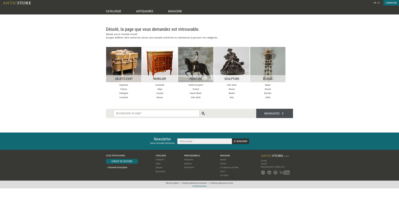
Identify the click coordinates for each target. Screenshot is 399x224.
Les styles (224, 175)
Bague (268, 84)
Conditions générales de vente (221, 183)
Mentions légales (172, 183)
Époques (159, 167)
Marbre (232, 93)
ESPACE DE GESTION (122, 161)
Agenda (223, 159)
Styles (158, 163)
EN (378, 2)
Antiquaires (188, 159)
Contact (264, 163)
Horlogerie (123, 93)
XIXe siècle (196, 97)
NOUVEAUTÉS (272, 113)
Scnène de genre (196, 84)
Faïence (123, 89)
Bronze (232, 89)
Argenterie (123, 84)
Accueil (264, 160)
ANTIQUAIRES (144, 11)
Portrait (196, 89)
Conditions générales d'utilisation (194, 183)
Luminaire (123, 97)
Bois (232, 97)
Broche (268, 89)
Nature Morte (196, 93)
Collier (268, 97)
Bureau (160, 97)
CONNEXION (391, 2)
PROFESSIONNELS (192, 155)
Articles (223, 163)
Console (159, 93)
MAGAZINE (175, 11)
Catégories (160, 159)
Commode (159, 84)
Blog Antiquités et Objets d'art (273, 166)
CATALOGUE (113, 11)
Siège (159, 89)
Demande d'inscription (117, 167)
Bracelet (267, 93)
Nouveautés (160, 171)
